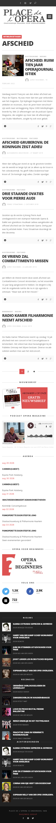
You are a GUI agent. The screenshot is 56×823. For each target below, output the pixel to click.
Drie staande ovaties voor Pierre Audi (23, 196)
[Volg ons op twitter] (5, 591)
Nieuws (43, 56)
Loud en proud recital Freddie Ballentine (28, 710)
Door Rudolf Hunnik (21, 692)
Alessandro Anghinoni (18, 153)
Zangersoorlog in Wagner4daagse (31, 697)
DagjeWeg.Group (28, 814)
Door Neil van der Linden (23, 653)
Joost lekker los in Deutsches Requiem (33, 659)
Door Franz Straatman (22, 738)
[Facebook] (20, 3)
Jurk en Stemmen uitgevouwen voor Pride (32, 648)
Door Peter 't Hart (20, 701)
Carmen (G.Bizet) (10, 469)
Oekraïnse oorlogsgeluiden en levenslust (29, 686)
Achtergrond (31, 56)
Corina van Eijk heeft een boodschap (32, 783)
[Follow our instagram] (5, 600)
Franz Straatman (15, 204)
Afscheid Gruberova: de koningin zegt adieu (25, 144)
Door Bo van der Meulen (22, 674)
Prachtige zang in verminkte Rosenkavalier (28, 733)
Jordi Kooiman (37, 80)
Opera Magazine (7, 447)
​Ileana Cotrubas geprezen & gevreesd (32, 624)
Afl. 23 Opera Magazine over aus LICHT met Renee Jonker (34, 447)
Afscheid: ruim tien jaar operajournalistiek (39, 67)
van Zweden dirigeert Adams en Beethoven (23, 500)
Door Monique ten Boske (23, 627)
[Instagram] (25, 3)
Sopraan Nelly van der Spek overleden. (33, 670)
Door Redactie (18, 641)
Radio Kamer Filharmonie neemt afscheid (27, 317)
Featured (33, 138)
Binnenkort (7, 311)
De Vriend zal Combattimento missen (25, 258)
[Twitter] (30, 3)
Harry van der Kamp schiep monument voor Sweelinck (33, 636)
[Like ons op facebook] (30, 591)
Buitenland (22, 138)
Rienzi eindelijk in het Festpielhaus (31, 721)
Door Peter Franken (21, 725)
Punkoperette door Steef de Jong (19, 515)
